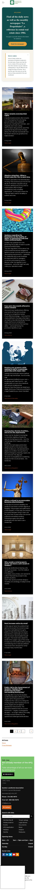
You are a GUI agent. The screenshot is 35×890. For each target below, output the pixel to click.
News (6, 143)
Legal (9, 143)
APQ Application (8, 827)
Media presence (8, 822)
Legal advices (23, 822)
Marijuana (22, 832)
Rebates (6, 829)
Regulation (15, 468)
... (23, 731)
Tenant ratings (23, 820)
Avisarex (21, 829)
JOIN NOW (8, 774)
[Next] (31, 731)
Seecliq (5, 832)
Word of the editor (13, 398)
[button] (31, 816)
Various (10, 335)
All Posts (5, 740)
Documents (22, 825)
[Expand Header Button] (3, 2)
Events (5, 825)
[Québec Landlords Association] (17, 2)
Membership (7, 820)
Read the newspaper (17, 44)
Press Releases (7, 745)
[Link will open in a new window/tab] (3, 854)
